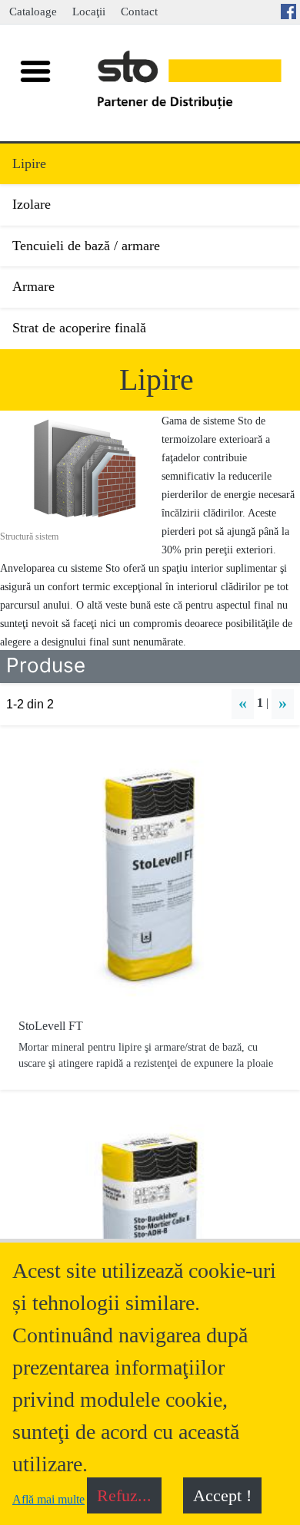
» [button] (282, 702)
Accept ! (222, 1495)
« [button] (242, 702)
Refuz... (124, 1495)
